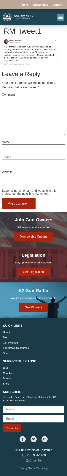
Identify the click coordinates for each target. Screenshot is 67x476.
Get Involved (10, 342)
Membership (40, 4)
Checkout (8, 373)
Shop (6, 353)
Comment (9, 94)
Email (6, 157)
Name (7, 142)
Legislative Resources (16, 347)
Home (6, 332)
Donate (57, 4)
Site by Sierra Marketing (33, 468)
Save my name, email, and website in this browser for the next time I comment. (29, 192)
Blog (5, 337)
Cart (5, 367)
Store (24, 4)
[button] (60, 17)
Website (7, 172)
